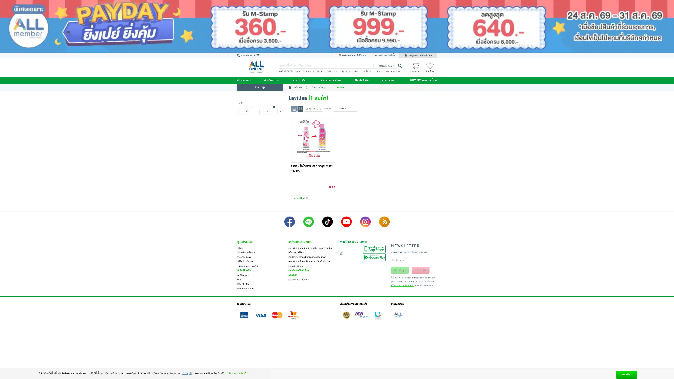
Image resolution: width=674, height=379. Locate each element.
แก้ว (372, 71)
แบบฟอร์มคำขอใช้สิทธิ (298, 279)
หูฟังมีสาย (318, 71)
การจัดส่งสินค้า (244, 257)
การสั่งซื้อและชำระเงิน (246, 252)
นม (342, 71)
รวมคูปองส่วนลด (331, 80)
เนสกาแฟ (395, 71)
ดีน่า (387, 71)
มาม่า (348, 71)
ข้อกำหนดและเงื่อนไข (299, 242)
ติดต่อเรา (292, 275)
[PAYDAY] (337, 26)
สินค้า (257, 87)
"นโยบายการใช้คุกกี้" (237, 373)
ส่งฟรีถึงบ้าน (271, 80)
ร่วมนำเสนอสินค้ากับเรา (299, 270)
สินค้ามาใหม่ (300, 80)
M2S (239, 279)
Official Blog (243, 284)
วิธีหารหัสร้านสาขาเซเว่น (248, 266)
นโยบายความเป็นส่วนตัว (402, 285)
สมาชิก (240, 248)
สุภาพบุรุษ (400, 270)
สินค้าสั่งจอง (389, 80)
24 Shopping (243, 275)
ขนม (336, 71)
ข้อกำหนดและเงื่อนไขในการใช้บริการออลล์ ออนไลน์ (310, 248)
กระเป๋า (365, 71)
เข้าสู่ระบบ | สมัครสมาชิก (420, 55)
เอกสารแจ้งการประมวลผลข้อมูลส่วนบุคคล (307, 257)
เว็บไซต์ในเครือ (244, 270)
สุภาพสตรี (420, 270)
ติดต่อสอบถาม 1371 (250, 55)
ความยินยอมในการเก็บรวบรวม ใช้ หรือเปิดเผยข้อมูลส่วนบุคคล (309, 264)
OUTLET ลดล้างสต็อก (423, 80)
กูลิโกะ (297, 71)
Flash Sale (361, 80)
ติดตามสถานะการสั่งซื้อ (384, 55)
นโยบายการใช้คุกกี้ (296, 252)
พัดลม (356, 71)
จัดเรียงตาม (328, 108)
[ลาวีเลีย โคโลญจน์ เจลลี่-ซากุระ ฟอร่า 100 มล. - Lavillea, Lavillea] (313, 140)
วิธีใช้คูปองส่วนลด (245, 261)
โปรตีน (379, 71)
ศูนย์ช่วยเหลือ (245, 242)
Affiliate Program (245, 288)
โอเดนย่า (307, 71)
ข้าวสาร (328, 71)
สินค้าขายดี (244, 80)
